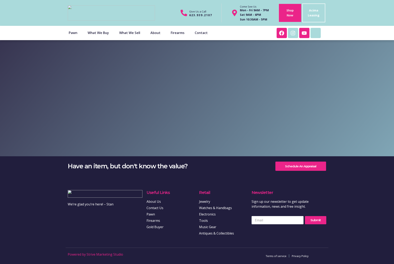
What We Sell (129, 33)
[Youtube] (304, 33)
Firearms (177, 33)
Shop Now (290, 12)
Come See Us (248, 6)
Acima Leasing (314, 12)
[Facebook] (282, 33)
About (155, 33)
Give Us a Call (197, 11)
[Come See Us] (234, 13)
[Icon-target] (315, 33)
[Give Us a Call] (184, 13)
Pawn (73, 33)
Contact (201, 33)
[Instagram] (293, 33)
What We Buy (98, 33)
